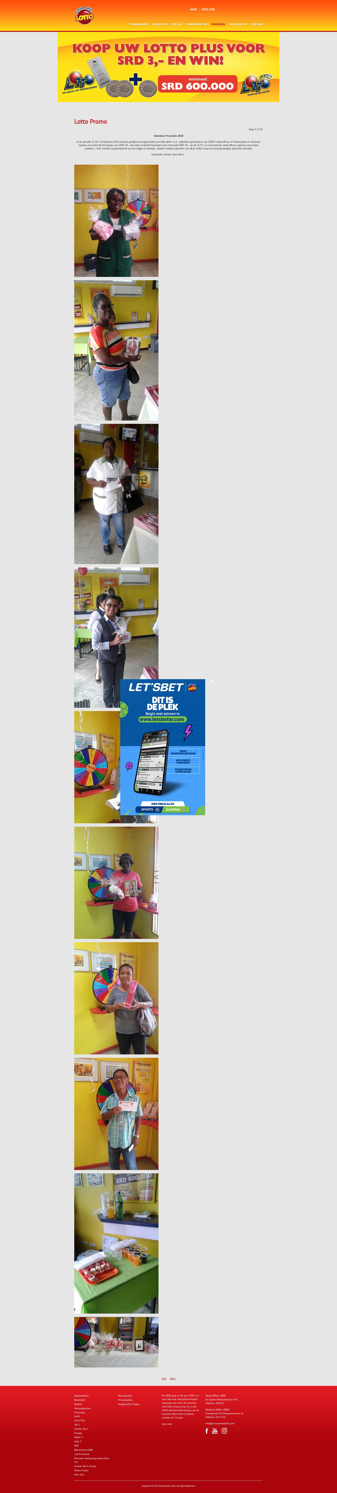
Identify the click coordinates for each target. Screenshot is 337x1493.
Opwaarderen (139, 24)
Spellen (176, 24)
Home (193, 9)
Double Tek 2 (81, 1428)
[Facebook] (206, 1432)
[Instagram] (224, 1432)
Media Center (238, 24)
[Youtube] (214, 1432)
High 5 (77, 1441)
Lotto (77, 1416)
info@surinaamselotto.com (219, 1423)
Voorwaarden (125, 1395)
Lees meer (167, 1423)
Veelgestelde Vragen (129, 1404)
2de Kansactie (81, 1454)
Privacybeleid (125, 1399)
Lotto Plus (79, 1420)
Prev (164, 1378)
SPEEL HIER (208, 9)
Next (172, 1378)
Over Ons (257, 24)
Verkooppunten (196, 24)
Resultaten (160, 24)
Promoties (218, 24)
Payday (78, 1433)
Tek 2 (77, 1424)
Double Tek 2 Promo (85, 1466)
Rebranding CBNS (83, 1449)
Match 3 (78, 1437)
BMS (76, 1445)
